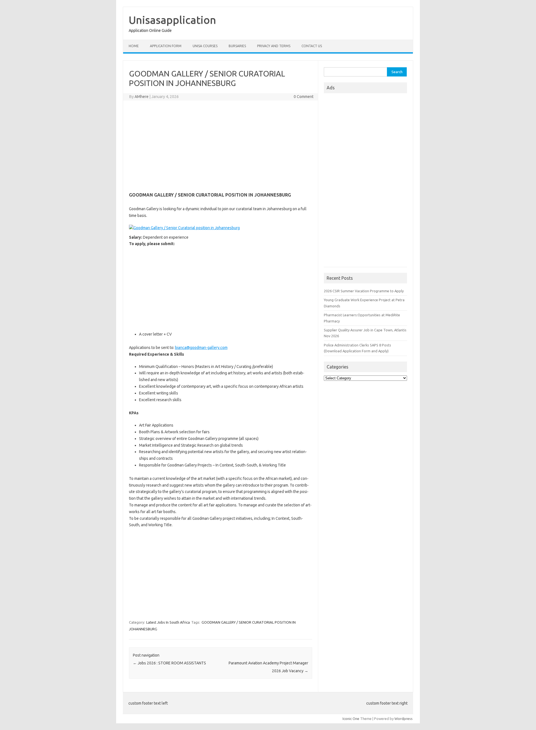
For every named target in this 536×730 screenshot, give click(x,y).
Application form (165, 46)
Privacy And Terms (273, 46)
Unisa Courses (205, 46)
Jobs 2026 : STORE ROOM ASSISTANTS (169, 663)
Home (134, 46)
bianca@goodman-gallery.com (201, 347)
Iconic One (351, 719)
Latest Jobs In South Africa (168, 622)
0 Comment (304, 96)
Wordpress (403, 719)
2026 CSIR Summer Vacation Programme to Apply (364, 291)
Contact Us (312, 46)
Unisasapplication (172, 20)
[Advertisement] (220, 145)
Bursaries (237, 46)
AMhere (142, 96)
